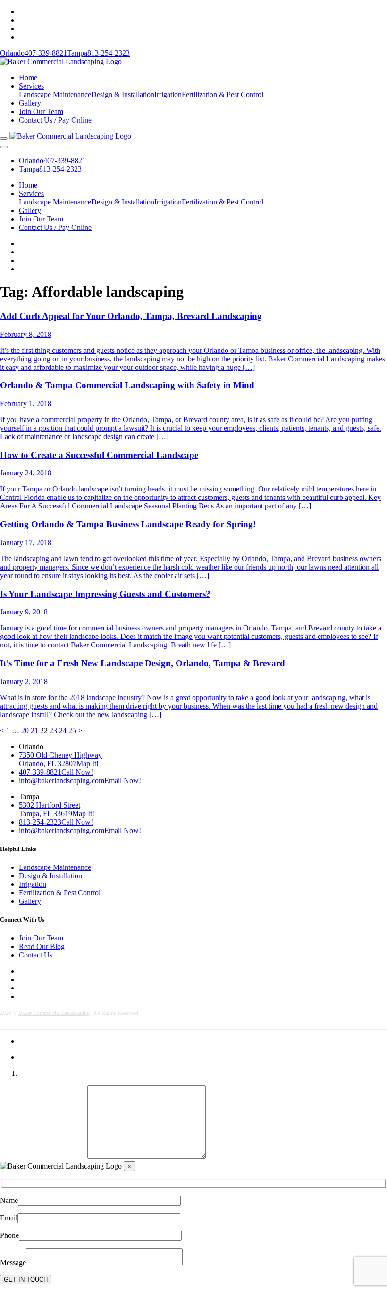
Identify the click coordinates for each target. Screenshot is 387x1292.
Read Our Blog (42, 946)
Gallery (30, 103)
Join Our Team (41, 111)
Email (8, 1218)
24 (63, 731)
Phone (9, 1235)
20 (25, 731)
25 (72, 731)
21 (34, 731)
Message (13, 1263)
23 (53, 731)
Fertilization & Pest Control (222, 94)
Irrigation (168, 94)
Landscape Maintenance (55, 94)
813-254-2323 (98, 53)
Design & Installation (122, 94)
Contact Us (35, 955)
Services (31, 86)
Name (9, 1200)
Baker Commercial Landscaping (54, 1013)
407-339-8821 (33, 53)
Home (28, 78)
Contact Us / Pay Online (55, 120)
